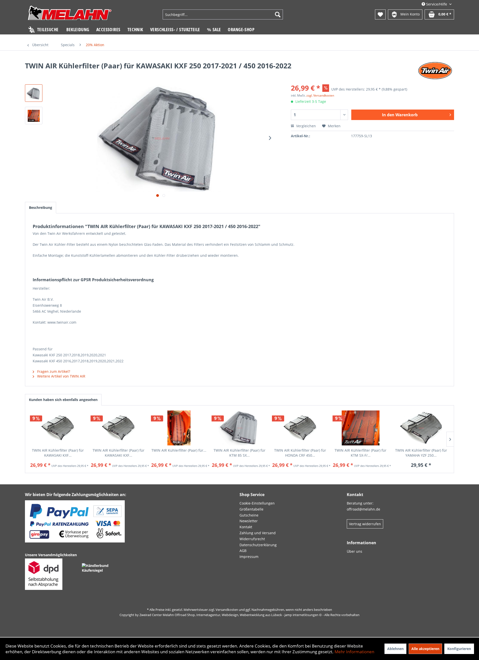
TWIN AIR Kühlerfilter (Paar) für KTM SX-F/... (360, 453)
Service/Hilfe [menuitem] (436, 4)
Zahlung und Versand (258, 532)
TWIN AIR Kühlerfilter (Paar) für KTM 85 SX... (239, 453)
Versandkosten (227, 609)
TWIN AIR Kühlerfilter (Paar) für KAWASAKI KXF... (58, 453)
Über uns (354, 551)
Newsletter (249, 521)
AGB (243, 550)
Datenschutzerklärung (258, 544)
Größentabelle (251, 509)
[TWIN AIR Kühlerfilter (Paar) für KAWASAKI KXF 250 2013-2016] (58, 427)
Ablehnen (395, 648)
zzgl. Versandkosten (320, 95)
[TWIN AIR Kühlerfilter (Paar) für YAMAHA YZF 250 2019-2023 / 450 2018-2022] (421, 427)
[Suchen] (277, 14)
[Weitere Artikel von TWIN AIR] (435, 70)
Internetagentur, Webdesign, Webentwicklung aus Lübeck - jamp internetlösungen (257, 615)
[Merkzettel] (380, 14)
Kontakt (246, 527)
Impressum (249, 556)
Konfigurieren (459, 648)
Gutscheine (249, 515)
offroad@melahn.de (363, 509)
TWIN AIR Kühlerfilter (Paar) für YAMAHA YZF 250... (421, 453)
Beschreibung (40, 207)
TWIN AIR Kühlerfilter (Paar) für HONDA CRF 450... (300, 453)
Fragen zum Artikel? (53, 371)
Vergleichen (305, 126)
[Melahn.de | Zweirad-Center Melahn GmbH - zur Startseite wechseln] (69, 15)
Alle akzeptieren (425, 648)
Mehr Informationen (354, 652)
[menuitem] (223, 14)
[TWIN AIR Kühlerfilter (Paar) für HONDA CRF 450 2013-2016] (300, 427)
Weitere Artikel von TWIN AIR (60, 376)
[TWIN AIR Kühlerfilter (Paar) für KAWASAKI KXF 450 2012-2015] (118, 427)
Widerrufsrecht (252, 538)
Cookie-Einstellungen (257, 503)
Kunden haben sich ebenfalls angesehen (63, 399)
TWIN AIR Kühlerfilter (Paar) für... (178, 450)
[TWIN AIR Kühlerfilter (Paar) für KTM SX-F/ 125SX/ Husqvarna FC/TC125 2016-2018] (360, 427)
